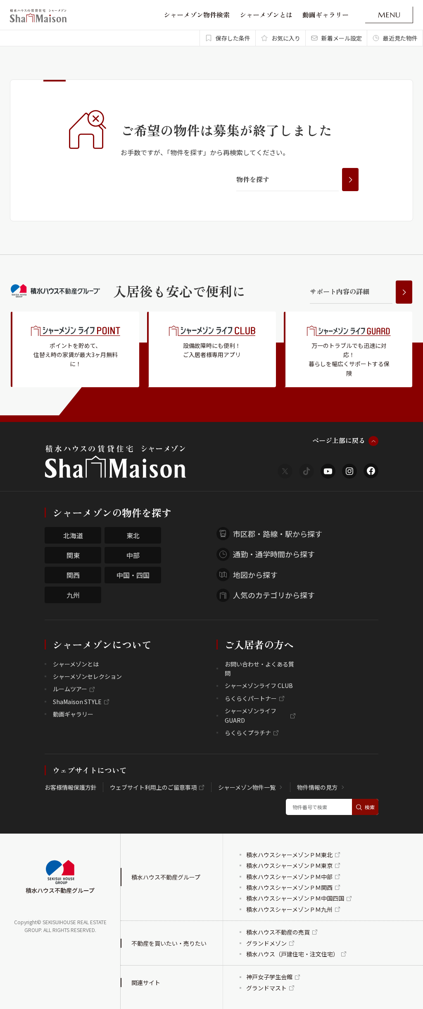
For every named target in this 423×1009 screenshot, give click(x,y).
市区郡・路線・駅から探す (277, 533)
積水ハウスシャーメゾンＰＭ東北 (289, 855)
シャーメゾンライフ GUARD (250, 715)
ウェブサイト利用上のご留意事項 (153, 787)
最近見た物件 (400, 38)
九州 (73, 595)
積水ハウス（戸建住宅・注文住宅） (292, 954)
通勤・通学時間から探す (274, 554)
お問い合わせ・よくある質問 (259, 668)
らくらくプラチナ (248, 733)
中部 (133, 555)
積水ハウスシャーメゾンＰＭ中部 (289, 876)
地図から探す (255, 574)
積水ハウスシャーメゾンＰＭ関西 (289, 887)
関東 (73, 555)
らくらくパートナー (251, 698)
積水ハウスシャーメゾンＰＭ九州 (289, 909)
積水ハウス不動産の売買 (278, 932)
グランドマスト (266, 988)
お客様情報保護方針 (71, 787)
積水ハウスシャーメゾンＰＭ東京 (289, 865)
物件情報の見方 (317, 787)
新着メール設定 (341, 38)
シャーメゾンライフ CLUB (259, 685)
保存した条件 (233, 38)
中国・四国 (133, 575)
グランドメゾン (266, 943)
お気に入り (285, 38)
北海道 (73, 535)
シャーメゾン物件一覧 (247, 787)
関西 (73, 575)
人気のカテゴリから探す (274, 595)
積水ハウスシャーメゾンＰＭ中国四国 (295, 898)
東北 (133, 535)
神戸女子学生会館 (269, 977)
